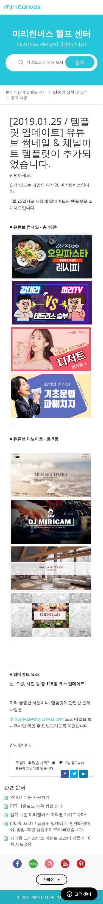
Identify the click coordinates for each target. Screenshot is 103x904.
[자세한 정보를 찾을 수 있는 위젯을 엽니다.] (79, 894)
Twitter (74, 773)
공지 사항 (19, 97)
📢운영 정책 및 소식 (70, 92)
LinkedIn (83, 773)
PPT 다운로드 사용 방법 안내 (36, 806)
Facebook (65, 773)
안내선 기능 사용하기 (29, 797)
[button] (53, 762)
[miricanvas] (22, 7)
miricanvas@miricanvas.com (37, 719)
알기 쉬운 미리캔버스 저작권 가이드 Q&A (48, 814)
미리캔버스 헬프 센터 (51, 33)
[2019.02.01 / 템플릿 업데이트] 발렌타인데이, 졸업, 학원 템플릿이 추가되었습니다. (50, 826)
